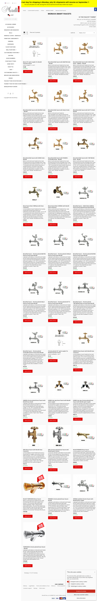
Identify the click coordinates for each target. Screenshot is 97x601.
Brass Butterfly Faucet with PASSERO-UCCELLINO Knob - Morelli (58, 158)
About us (53, 585)
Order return (42, 588)
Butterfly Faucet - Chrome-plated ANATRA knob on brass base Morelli (34, 254)
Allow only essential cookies (81, 594)
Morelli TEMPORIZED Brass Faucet (32, 499)
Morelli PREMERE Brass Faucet (81, 449)
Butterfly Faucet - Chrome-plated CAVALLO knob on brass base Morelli (59, 254)
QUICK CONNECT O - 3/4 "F (29, 65)
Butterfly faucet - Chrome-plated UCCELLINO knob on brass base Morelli (33, 351)
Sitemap (35, 588)
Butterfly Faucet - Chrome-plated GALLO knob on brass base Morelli (34, 302)
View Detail (28, 71)
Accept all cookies (81, 591)
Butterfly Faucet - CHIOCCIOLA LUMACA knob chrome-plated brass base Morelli (83, 206)
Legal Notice (31, 585)
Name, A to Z (87, 33)
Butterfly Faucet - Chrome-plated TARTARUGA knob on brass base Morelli (83, 302)
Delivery (25, 585)
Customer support (27, 588)
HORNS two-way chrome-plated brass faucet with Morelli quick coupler (83, 401)
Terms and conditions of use (42, 585)
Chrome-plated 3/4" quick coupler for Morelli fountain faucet (58, 351)
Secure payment (61, 585)
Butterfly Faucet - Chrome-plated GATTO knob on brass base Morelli (59, 302)
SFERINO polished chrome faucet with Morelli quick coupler (83, 499)
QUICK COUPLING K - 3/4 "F (54, 354)
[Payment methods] (59, 598)
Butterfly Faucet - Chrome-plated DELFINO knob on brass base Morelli (84, 254)
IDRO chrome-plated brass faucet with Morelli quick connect (58, 450)
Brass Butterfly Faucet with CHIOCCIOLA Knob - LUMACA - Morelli (83, 62)
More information (81, 598)
